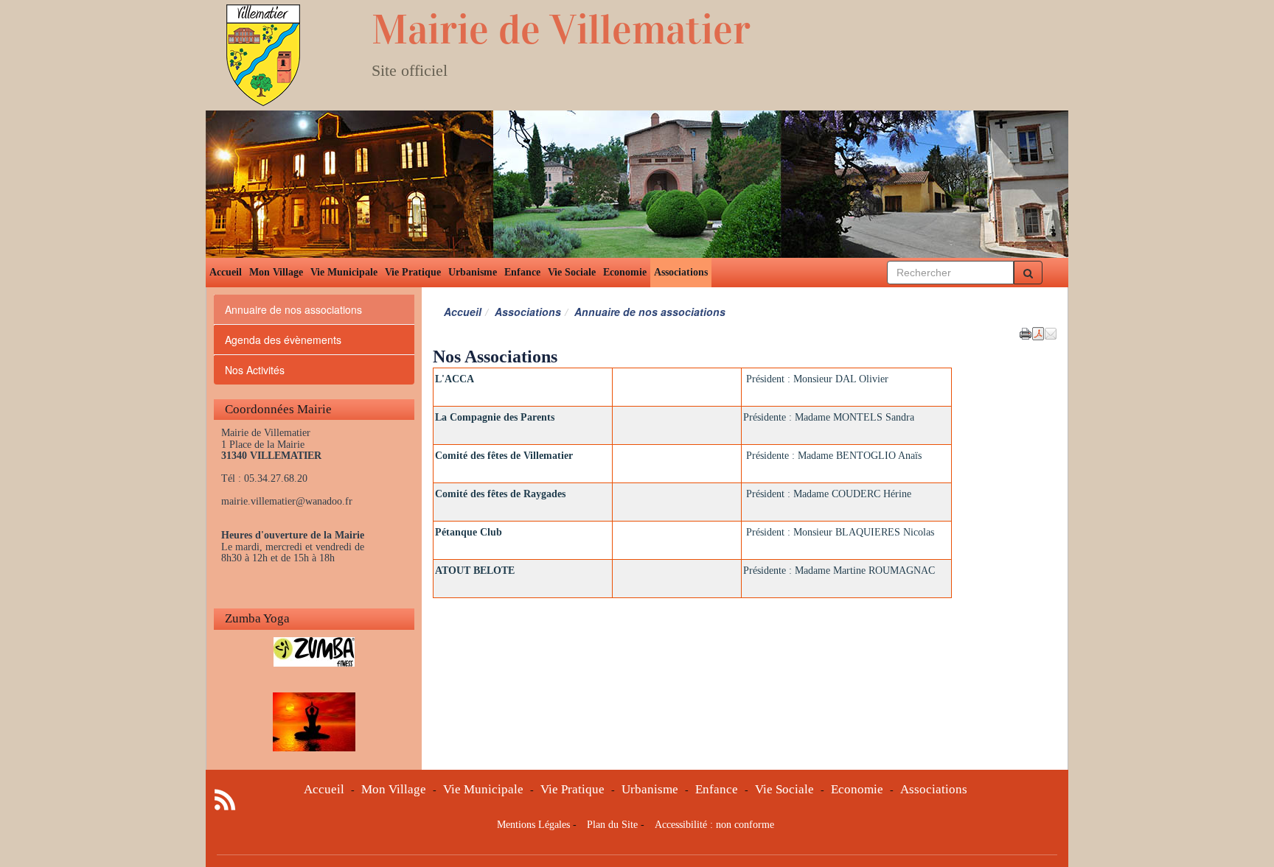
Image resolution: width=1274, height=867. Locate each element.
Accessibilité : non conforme (714, 824)
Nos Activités (255, 369)
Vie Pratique (413, 272)
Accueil (225, 272)
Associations (681, 272)
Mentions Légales (533, 824)
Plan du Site (612, 824)
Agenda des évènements (283, 339)
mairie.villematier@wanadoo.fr (286, 501)
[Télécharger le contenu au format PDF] (1038, 332)
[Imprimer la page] (1025, 332)
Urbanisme (472, 272)
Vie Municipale (343, 272)
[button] (1051, 332)
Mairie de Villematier (561, 29)
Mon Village (276, 272)
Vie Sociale (572, 272)
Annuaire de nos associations (293, 309)
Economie (625, 272)
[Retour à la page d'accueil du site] (289, 55)
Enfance (522, 272)
